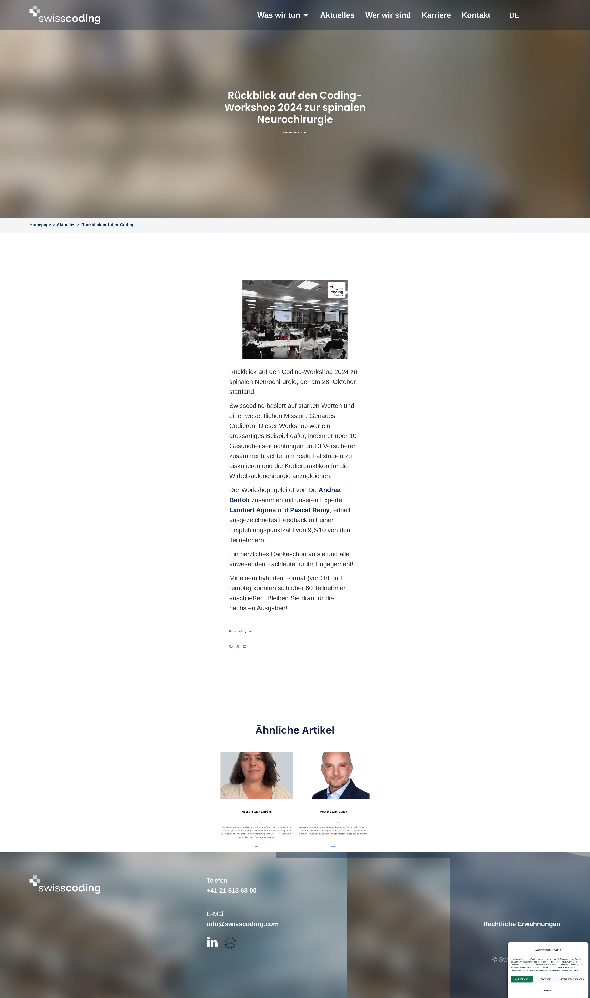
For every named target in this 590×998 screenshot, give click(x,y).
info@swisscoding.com (242, 924)
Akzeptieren (521, 979)
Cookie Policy (547, 991)
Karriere (436, 15)
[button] (231, 646)
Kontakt (475, 15)
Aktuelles (337, 15)
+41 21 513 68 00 (231, 890)
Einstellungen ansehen (572, 979)
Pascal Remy (310, 510)
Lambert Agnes (252, 510)
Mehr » (257, 847)
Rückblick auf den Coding (108, 224)
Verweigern (545, 979)
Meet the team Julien (333, 811)
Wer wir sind (388, 15)
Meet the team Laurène (257, 811)
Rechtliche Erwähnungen (521, 924)
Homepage (40, 224)
